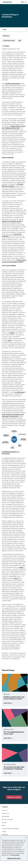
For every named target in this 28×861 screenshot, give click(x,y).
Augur (21, 567)
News (3, 825)
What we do (5, 813)
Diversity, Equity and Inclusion (10, 828)
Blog (20, 40)
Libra (9, 340)
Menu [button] (22, 2)
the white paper (19, 392)
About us (4, 810)
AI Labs (4, 822)
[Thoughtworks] (7, 2)
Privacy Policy (15, 855)
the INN (11, 333)
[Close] (26, 837)
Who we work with (7, 819)
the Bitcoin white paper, (12, 83)
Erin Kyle (6, 46)
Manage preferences (14, 858)
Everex (16, 578)
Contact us (5, 834)
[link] (14, 797)
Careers (4, 831)
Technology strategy (9, 40)
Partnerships (5, 816)
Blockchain (6, 35)
